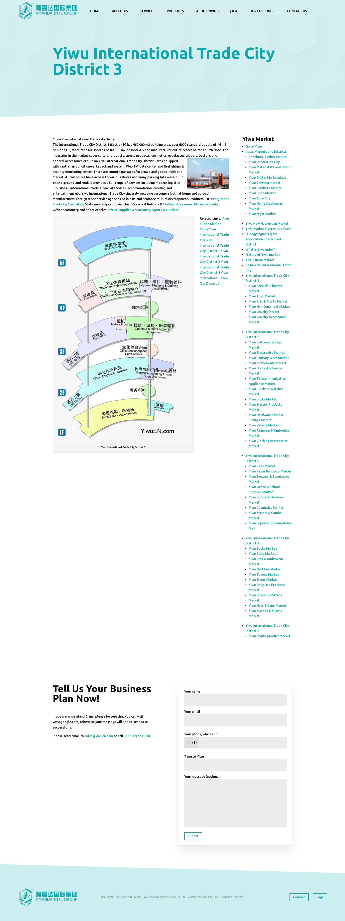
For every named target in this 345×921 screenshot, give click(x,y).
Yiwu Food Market (262, 193)
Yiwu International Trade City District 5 (214, 278)
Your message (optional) (202, 776)
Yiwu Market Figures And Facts (268, 229)
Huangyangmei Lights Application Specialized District (263, 239)
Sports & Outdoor (165, 210)
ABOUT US (120, 11)
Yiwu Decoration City (264, 162)
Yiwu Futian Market (260, 260)
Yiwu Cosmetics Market (266, 507)
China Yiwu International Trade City (214, 234)
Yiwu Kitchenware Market (268, 363)
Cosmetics (75, 204)
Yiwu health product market (269, 636)
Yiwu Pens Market (262, 466)
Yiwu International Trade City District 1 (214, 245)
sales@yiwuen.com (99, 736)
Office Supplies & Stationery (129, 210)
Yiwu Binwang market (265, 182)
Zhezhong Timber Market (268, 157)
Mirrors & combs (206, 204)
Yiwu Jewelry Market (264, 312)
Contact (299, 897)
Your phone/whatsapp (200, 738)
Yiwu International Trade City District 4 (214, 267)
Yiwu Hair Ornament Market (269, 306)
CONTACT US (297, 11)
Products (175, 11)
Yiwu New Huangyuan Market (267, 223)
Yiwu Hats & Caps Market (267, 605)
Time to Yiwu (194, 756)
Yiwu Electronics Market (267, 352)
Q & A (233, 11)
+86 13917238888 (137, 736)
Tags (319, 897)
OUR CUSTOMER (262, 11)
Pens (214, 199)
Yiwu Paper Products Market (270, 471)
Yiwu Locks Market (263, 399)
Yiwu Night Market (262, 214)
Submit (193, 836)
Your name (192, 691)
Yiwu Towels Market (264, 574)
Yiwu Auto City (260, 198)
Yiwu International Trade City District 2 (214, 256)
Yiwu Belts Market (262, 553)
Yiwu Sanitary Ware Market (269, 358)
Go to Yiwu (254, 146)
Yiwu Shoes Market (263, 579)
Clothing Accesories (177, 204)
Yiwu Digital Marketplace (267, 177)
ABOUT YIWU (206, 11)
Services (147, 11)
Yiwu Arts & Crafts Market (268, 301)
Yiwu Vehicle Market (264, 425)
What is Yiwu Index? (260, 249)
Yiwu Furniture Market (265, 188)
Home (95, 11)
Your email (192, 711)
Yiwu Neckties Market (265, 569)
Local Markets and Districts (266, 151)
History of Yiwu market (263, 254)
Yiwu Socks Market (263, 548)
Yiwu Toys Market (262, 296)
